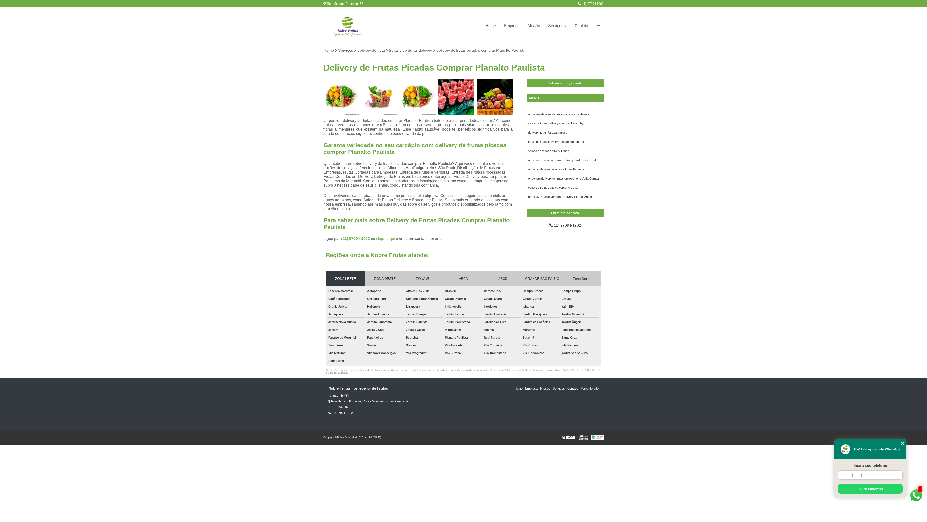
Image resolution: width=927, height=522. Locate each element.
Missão (534, 26)
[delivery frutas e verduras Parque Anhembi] (418, 97)
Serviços (555, 26)
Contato (581, 26)
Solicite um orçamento (565, 83)
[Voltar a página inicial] (347, 26)
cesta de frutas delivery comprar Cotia (553, 187)
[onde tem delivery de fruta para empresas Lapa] (495, 97)
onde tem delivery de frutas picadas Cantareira (559, 114)
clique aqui (385, 239)
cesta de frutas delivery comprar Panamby (555, 123)
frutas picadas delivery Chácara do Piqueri (556, 142)
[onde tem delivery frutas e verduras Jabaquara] (380, 97)
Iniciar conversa (870, 489)
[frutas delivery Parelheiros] (456, 97)
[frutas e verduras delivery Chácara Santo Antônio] (341, 97)
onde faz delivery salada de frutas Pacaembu (557, 169)
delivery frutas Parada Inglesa (547, 132)
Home (490, 26)
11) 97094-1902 (592, 4)
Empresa (512, 26)
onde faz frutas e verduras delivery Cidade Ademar (561, 197)
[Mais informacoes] (598, 26)
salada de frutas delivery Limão (548, 151)
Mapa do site (590, 388)
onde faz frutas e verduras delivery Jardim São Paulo (562, 160)
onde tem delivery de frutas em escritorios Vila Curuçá (563, 178)
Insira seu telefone (870, 466)
